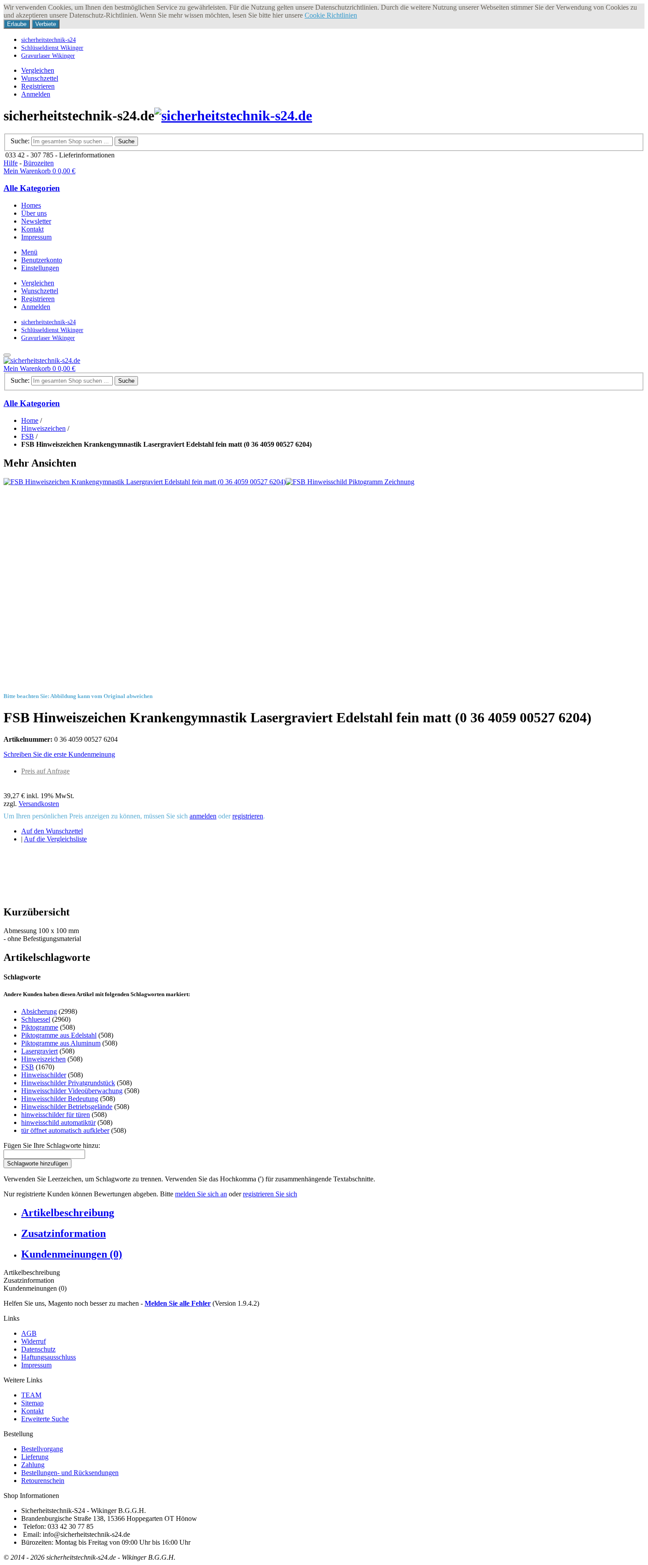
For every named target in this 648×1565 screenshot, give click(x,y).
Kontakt (32, 1411)
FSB (27, 436)
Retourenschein (42, 1480)
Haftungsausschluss (48, 1357)
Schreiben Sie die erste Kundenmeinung (59, 754)
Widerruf (33, 1341)
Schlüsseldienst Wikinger (52, 47)
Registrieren (38, 86)
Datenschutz (38, 1349)
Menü (29, 252)
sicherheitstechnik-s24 (48, 39)
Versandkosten (39, 803)
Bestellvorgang (42, 1449)
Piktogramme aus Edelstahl (59, 1035)
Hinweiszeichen (43, 428)
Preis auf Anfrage (45, 771)
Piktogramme (39, 1027)
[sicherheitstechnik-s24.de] (233, 115)
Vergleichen (37, 70)
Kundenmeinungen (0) (71, 1254)
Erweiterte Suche (45, 1419)
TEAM (31, 1395)
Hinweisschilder (43, 1075)
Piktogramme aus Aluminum (61, 1043)
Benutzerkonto (41, 260)
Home (29, 420)
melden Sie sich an (201, 1194)
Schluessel (35, 1019)
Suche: (20, 141)
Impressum (36, 1365)
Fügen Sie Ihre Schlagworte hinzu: (52, 1145)
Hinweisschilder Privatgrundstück (68, 1083)
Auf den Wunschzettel (52, 831)
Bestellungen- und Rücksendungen (70, 1472)
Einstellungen (40, 268)
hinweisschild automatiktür (58, 1122)
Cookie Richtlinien (331, 15)
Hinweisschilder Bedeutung (59, 1098)
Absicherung (39, 1011)
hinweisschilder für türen (55, 1114)
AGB (29, 1333)
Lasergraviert (39, 1051)
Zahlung (33, 1464)
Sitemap (32, 1403)
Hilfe (11, 163)
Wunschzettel (39, 78)
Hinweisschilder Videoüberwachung (72, 1090)
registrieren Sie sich (270, 1194)
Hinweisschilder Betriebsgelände (66, 1106)
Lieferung (34, 1456)
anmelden (203, 816)
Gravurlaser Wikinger (48, 55)
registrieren (247, 816)
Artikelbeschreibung (67, 1212)
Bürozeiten (38, 163)
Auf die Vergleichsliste (55, 839)
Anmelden (35, 94)
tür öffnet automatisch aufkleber (65, 1130)
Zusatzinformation (63, 1233)
